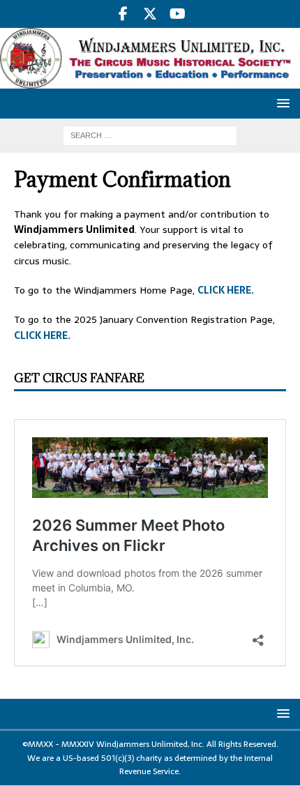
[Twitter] (150, 14)
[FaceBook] (123, 14)
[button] (281, 103)
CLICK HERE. (225, 290)
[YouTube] (177, 14)
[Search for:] (150, 134)
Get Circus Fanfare (79, 378)
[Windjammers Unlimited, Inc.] (150, 81)
